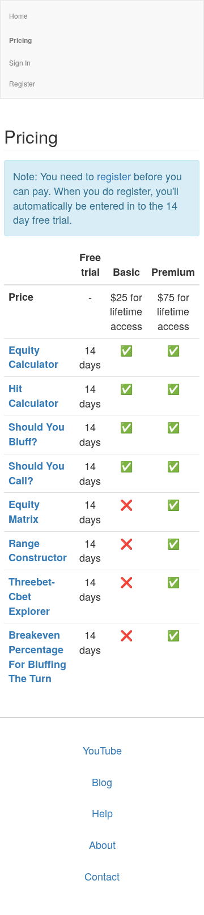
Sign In (20, 62)
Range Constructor (37, 550)
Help (102, 812)
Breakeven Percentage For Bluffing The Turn (37, 656)
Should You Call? (36, 473)
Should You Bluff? (36, 434)
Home (18, 15)
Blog (102, 781)
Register (22, 83)
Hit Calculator (33, 395)
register (114, 175)
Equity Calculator (33, 357)
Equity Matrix (24, 511)
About (102, 844)
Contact (102, 876)
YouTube (102, 750)
